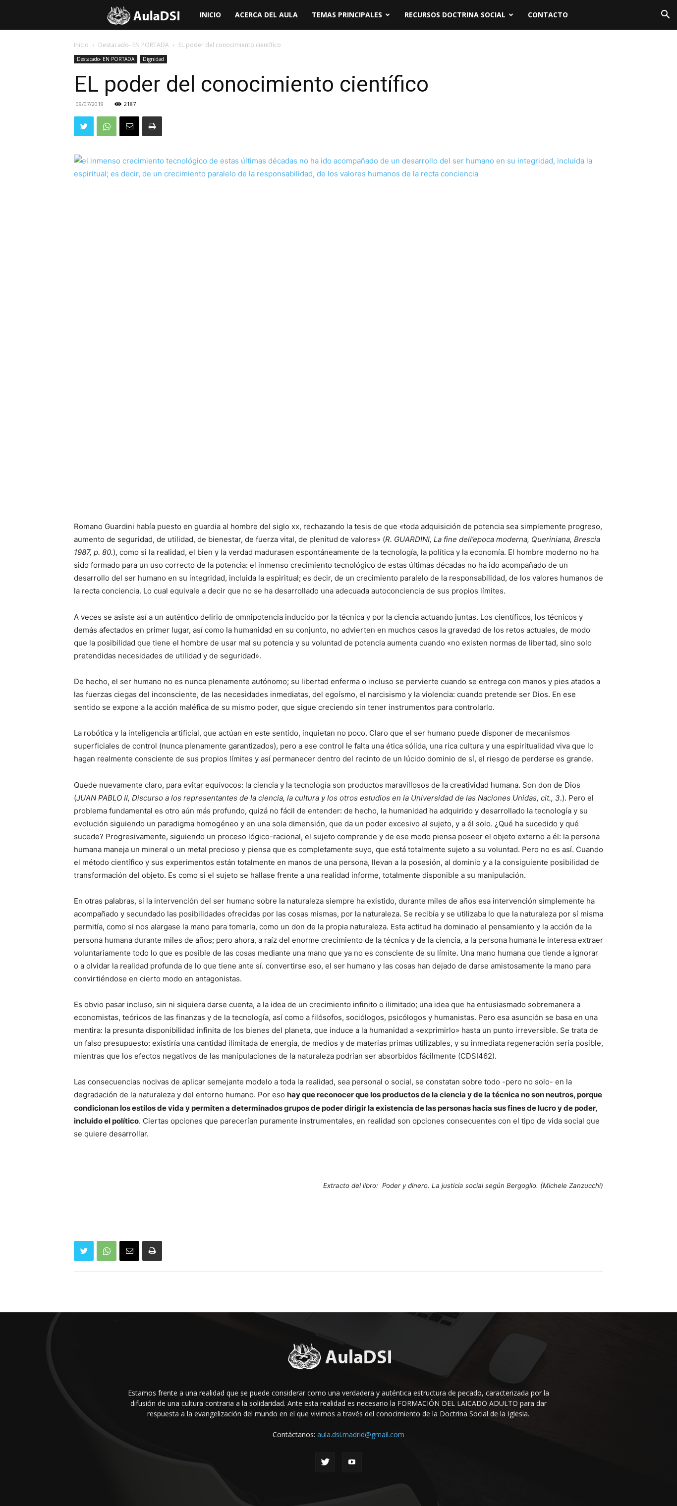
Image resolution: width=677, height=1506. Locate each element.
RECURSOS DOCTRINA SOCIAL (455, 14)
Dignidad (153, 58)
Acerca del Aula (266, 14)
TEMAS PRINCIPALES (347, 14)
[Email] (129, 126)
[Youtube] (352, 1462)
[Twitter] (84, 126)
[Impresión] (152, 126)
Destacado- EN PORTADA (133, 45)
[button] (665, 15)
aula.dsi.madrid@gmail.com (360, 1434)
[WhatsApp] (106, 126)
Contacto (548, 14)
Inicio (210, 14)
